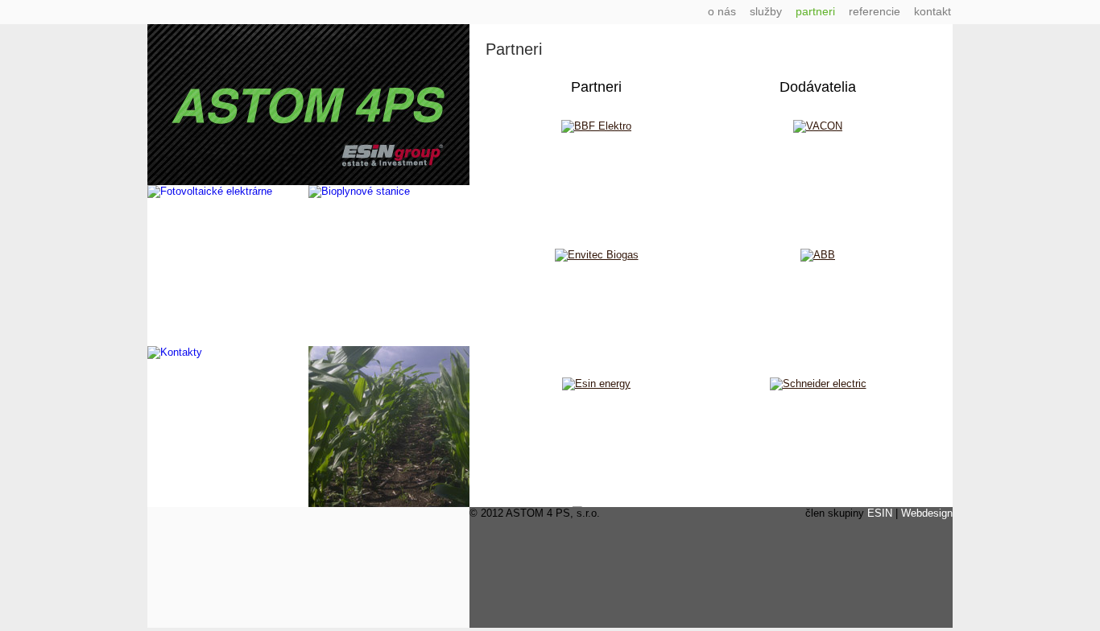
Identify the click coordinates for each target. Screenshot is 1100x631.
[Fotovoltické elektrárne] (209, 191)
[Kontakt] (174, 352)
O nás (722, 11)
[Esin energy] (596, 383)
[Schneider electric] (818, 383)
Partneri (815, 11)
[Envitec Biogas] (597, 255)
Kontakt (932, 11)
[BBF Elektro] (596, 126)
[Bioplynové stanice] (359, 191)
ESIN (879, 513)
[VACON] (817, 126)
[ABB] (817, 255)
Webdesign (927, 513)
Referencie (874, 11)
